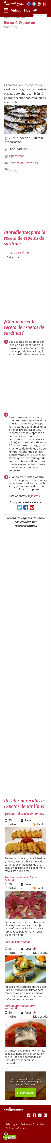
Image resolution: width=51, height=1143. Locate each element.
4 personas (16, 156)
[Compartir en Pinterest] (31, 508)
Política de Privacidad (32, 1124)
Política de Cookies (16, 1128)
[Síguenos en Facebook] (29, 4)
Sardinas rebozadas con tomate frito (24, 815)
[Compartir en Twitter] (19, 508)
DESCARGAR (26, 1092)
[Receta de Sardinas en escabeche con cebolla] (25, 917)
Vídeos (16, 10)
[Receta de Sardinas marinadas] (25, 982)
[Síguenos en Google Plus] (40, 1115)
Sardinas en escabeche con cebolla (21, 879)
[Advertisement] (25, 54)
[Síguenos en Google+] (39, 4)
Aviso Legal (12, 1124)
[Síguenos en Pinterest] (44, 4)
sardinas (23, 252)
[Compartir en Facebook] (25, 508)
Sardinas (13, 170)
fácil (25, 149)
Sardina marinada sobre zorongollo (20, 1007)
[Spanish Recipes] (35, 10)
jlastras (35, 496)
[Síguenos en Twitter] (34, 4)
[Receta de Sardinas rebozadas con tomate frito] (25, 854)
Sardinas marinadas (17, 942)
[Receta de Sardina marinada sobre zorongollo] (25, 1046)
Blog (27, 10)
